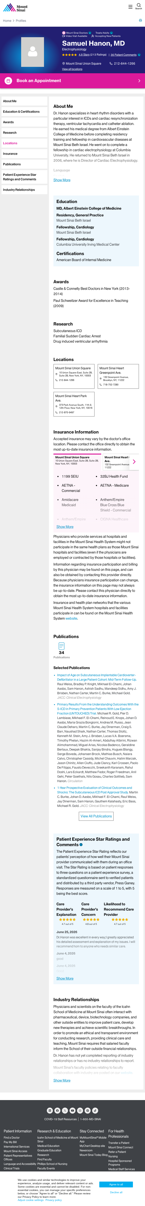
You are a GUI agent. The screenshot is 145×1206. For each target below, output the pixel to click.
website (71, 618)
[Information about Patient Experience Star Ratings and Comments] (139, 54)
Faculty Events (46, 1168)
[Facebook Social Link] (57, 1111)
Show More (61, 180)
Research (43, 1155)
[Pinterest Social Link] (88, 1111)
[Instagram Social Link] (80, 1111)
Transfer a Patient (118, 1143)
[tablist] (23, 144)
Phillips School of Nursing (52, 1164)
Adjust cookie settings (31, 1199)
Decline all (116, 1192)
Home (7, 21)
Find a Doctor (12, 1137)
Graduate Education (49, 1150)
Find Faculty (44, 1159)
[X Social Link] (65, 1111)
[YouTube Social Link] (72, 1111)
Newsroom (86, 1150)
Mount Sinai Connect (120, 1147)
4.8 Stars (84, 54)
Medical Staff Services (121, 1169)
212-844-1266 (124, 63)
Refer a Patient (117, 1152)
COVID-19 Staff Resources (60, 1119)
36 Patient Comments (124, 55)
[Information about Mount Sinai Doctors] (89, 32)
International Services (16, 1146)
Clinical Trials (11, 1168)
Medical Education (48, 1146)
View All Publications (96, 816)
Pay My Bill (10, 1142)
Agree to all (116, 1184)
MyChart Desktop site (92, 1146)
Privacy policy (54, 1199)
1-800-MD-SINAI (90, 1119)
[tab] (24, 101)
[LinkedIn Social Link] (50, 1111)
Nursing (113, 1156)
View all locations (72, 69)
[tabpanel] (96, 143)
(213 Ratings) (98, 54)
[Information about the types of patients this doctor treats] (111, 32)
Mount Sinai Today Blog (94, 1155)
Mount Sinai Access (15, 1151)
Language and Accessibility (20, 1164)
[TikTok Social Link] (95, 1111)
